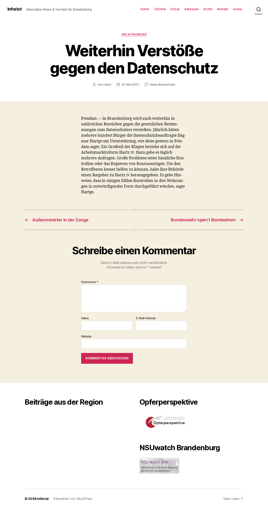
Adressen (191, 9)
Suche (237, 9)
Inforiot (14, 9)
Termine (160, 9)
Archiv (208, 9)
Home (144, 9)
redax (107, 84)
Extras (175, 9)
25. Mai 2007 (130, 84)
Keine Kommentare (162, 84)
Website (86, 336)
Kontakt (222, 9)
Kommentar (89, 282)
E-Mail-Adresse (146, 318)
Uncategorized (134, 34)
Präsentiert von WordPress (72, 499)
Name (85, 318)
